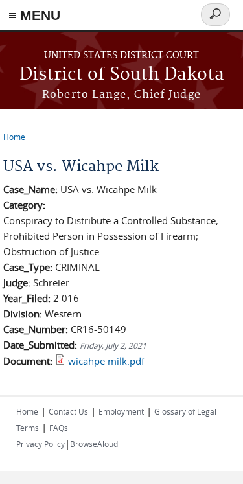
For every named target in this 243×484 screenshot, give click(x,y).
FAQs (58, 427)
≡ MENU (34, 15)
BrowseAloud (94, 444)
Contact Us (68, 411)
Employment (121, 411)
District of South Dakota (121, 75)
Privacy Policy (40, 444)
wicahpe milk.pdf (106, 360)
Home (14, 137)
